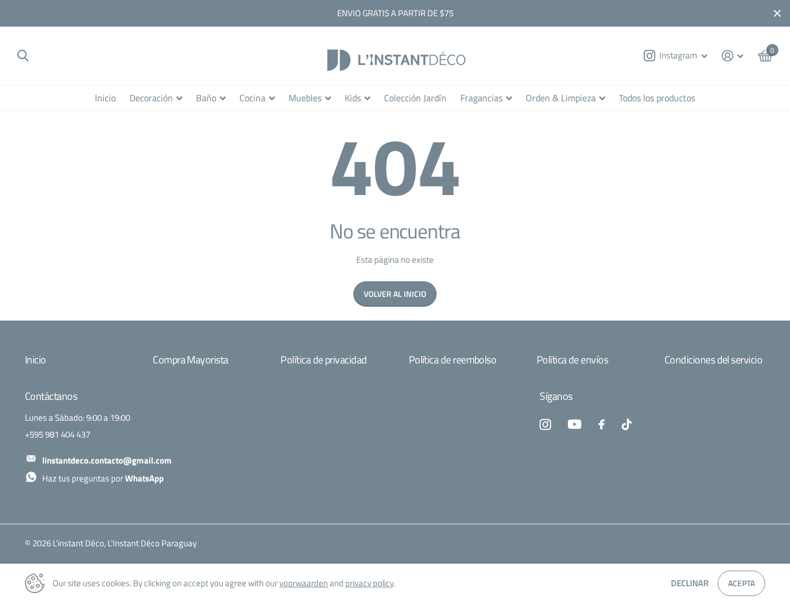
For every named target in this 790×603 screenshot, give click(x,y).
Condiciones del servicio (713, 359)
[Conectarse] (733, 56)
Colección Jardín (415, 98)
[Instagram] (545, 424)
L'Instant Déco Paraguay (152, 543)
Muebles (305, 98)
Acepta (741, 583)
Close (777, 13)
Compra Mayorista (190, 359)
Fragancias (481, 98)
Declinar (689, 583)
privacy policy (369, 583)
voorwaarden (303, 583)
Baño (206, 98)
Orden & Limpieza (561, 98)
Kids (353, 98)
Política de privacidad (323, 359)
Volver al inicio (395, 294)
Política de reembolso (453, 359)
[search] (22, 56)
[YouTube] (574, 424)
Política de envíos (572, 359)
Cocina (252, 98)
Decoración (151, 98)
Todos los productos (657, 98)
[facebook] (601, 424)
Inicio (105, 98)
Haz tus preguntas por (103, 478)
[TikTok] (627, 424)
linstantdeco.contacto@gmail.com (107, 460)
